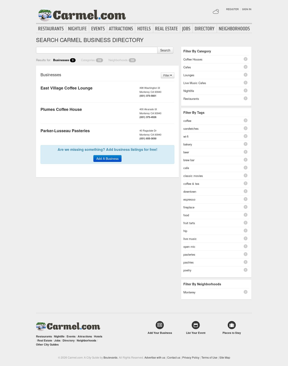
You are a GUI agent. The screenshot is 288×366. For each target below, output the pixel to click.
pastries (188, 262)
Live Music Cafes (194, 83)
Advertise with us (154, 357)
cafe (186, 168)
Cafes (187, 67)
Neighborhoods (234, 28)
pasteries (189, 254)
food (186, 215)
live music (190, 239)
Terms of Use (209, 357)
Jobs (186, 28)
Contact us (173, 357)
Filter (166, 75)
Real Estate (166, 28)
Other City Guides (47, 344)
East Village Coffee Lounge (66, 88)
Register (232, 9)
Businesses (63, 60)
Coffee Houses (192, 59)
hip (185, 231)
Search (165, 50)
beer (186, 152)
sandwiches (191, 128)
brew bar (188, 160)
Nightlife (77, 28)
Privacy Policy (190, 357)
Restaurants (51, 28)
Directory (205, 28)
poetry (187, 270)
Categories (91, 60)
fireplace (188, 207)
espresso (189, 199)
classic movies (193, 176)
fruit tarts (189, 223)
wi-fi (186, 136)
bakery (187, 144)
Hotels (144, 28)
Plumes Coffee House (61, 109)
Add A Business (107, 158)
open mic (189, 246)
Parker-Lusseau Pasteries (65, 131)
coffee (187, 120)
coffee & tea (191, 183)
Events (98, 28)
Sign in (246, 9)
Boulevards (110, 357)
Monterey (189, 292)
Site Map (224, 357)
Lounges (188, 75)
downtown (189, 191)
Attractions (121, 28)
